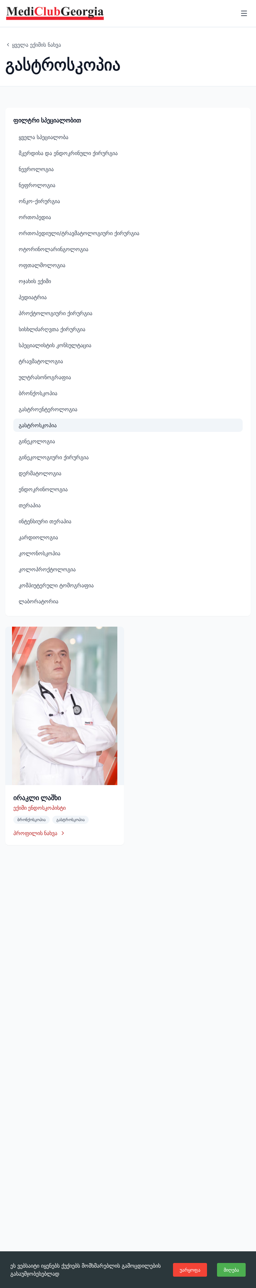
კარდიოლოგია (38, 537)
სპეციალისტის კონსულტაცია (55, 345)
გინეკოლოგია (37, 441)
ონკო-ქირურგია (39, 201)
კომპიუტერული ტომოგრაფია (56, 585)
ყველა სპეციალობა (43, 137)
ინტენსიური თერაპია (45, 521)
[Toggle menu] (244, 13)
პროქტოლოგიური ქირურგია (55, 313)
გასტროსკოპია (38, 425)
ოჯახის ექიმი (35, 281)
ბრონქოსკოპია (38, 393)
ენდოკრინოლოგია (43, 489)
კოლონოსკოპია (39, 553)
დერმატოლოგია (40, 473)
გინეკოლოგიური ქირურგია (54, 457)
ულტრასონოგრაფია (45, 377)
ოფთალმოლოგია (42, 265)
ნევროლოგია (36, 169)
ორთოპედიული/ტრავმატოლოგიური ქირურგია (79, 233)
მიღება (231, 1270)
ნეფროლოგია (37, 185)
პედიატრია (33, 297)
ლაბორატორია (38, 601)
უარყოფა (190, 1270)
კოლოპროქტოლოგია (47, 569)
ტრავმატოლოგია (41, 361)
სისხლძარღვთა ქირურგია (52, 329)
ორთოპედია (35, 217)
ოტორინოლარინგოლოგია (53, 249)
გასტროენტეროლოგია (48, 409)
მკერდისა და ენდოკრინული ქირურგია (68, 153)
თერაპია (30, 505)
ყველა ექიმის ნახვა (36, 44)
